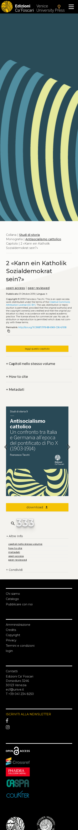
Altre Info (14, 536)
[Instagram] (39, 727)
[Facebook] (39, 720)
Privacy (11, 640)
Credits (11, 630)
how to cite (15, 548)
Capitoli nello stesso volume (30, 364)
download (37, 507)
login (9, 651)
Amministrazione (18, 625)
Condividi (14, 570)
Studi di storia (29, 235)
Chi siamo (13, 594)
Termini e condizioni (20, 646)
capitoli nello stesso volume (25, 544)
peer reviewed (39, 288)
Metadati (15, 389)
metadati (14, 552)
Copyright (13, 635)
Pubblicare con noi (19, 604)
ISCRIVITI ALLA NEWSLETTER (28, 714)
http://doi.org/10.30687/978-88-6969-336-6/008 (42, 327)
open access (15, 288)
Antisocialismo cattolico (43, 239)
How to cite (17, 376)
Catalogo (12, 599)
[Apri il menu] (71, 7)
